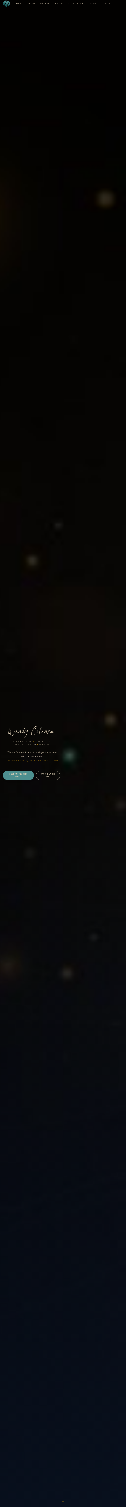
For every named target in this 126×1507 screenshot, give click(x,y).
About (20, 3)
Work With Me (98, 3)
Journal (45, 3)
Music (32, 3)
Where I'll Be (77, 3)
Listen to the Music (18, 775)
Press (59, 3)
